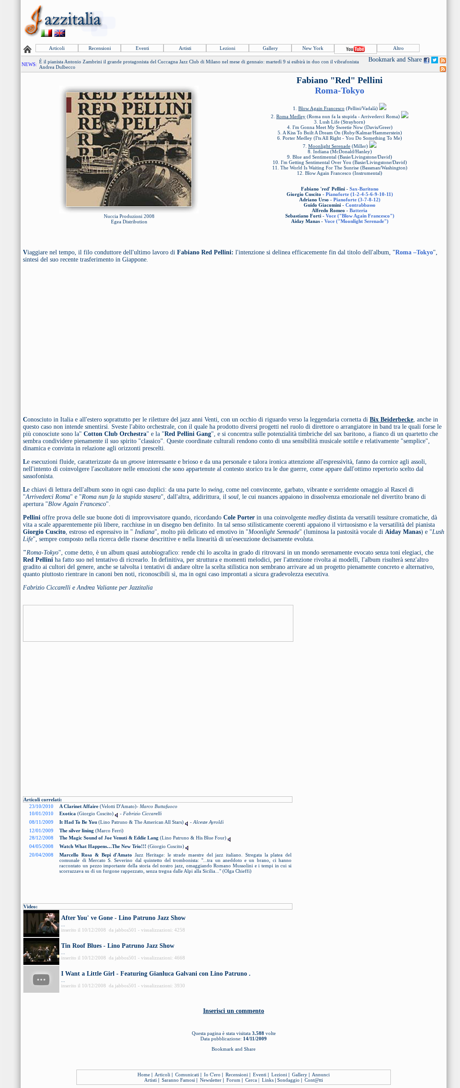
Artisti (185, 48)
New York (312, 48)
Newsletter (210, 1080)
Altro (398, 48)
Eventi (142, 48)
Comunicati (187, 1074)
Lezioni (227, 48)
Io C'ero (212, 1074)
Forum (233, 1080)
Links (268, 1080)
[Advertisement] (281, 21)
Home (143, 1074)
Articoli (57, 48)
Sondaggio (288, 1080)
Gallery (270, 48)
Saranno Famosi (178, 1080)
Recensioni (99, 48)
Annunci (321, 1074)
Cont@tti (314, 1080)
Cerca (251, 1080)
